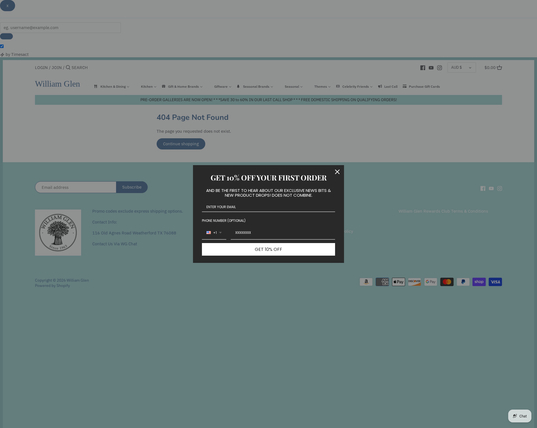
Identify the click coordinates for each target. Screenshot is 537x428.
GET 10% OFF (268, 249)
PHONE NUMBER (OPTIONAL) (224, 220)
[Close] (337, 172)
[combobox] (214, 233)
